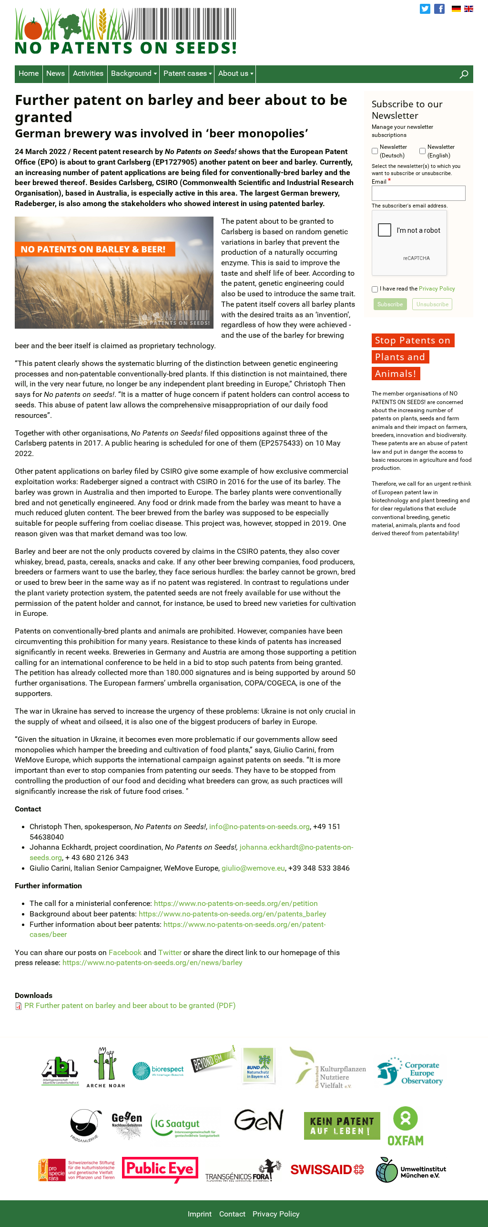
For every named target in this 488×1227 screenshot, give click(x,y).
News (55, 73)
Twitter (425, 9)
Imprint (200, 1214)
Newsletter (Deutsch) (393, 150)
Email (379, 181)
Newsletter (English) (441, 150)
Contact (232, 1214)
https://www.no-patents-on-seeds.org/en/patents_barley (232, 914)
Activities (88, 73)
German (456, 9)
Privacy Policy (437, 288)
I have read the (417, 288)
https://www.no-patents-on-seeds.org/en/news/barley (152, 962)
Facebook (439, 9)
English (468, 9)
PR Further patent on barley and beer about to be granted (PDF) (130, 1005)
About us (233, 73)
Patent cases (185, 73)
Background (131, 73)
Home (29, 73)
